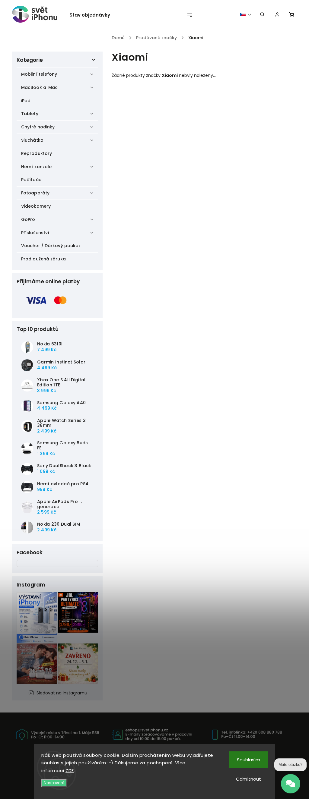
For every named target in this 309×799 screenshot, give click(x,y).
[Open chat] (290, 781)
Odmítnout (248, 779)
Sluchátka (32, 140)
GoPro (28, 219)
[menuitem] (92, 15)
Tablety (29, 114)
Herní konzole (36, 167)
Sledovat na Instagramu (62, 693)
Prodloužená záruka (43, 259)
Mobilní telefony (39, 74)
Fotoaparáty (35, 193)
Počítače (31, 180)
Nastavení (54, 783)
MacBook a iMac (39, 87)
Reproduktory (36, 153)
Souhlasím (248, 760)
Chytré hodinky (38, 127)
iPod (25, 101)
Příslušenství (35, 233)
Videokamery (36, 206)
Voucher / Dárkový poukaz (51, 246)
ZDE (69, 770)
